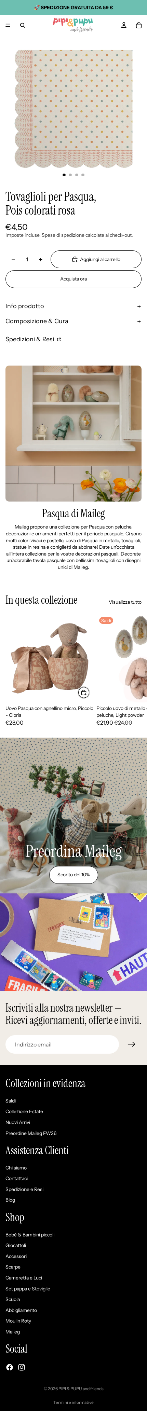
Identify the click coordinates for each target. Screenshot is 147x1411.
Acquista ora (73, 279)
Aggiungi (89, 692)
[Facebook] (9, 1367)
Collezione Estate (24, 1111)
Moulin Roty (18, 1321)
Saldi (10, 1101)
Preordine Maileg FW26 (30, 1133)
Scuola (12, 1299)
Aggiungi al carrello (100, 259)
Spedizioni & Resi (30, 339)
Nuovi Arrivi (17, 1122)
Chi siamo (16, 1167)
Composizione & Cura (36, 321)
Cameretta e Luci (23, 1278)
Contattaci (16, 1178)
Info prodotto (24, 306)
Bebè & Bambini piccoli (29, 1234)
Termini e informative (73, 1402)
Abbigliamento (21, 1310)
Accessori (16, 1256)
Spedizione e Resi (24, 1189)
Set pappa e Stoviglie (27, 1288)
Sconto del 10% (73, 875)
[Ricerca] (22, 25)
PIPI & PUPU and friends (81, 1388)
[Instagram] (21, 1367)
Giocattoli (15, 1245)
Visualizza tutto (125, 602)
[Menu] (8, 25)
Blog (10, 1200)
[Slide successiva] (134, 670)
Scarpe (13, 1267)
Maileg (12, 1332)
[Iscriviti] (132, 1044)
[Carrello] (138, 25)
